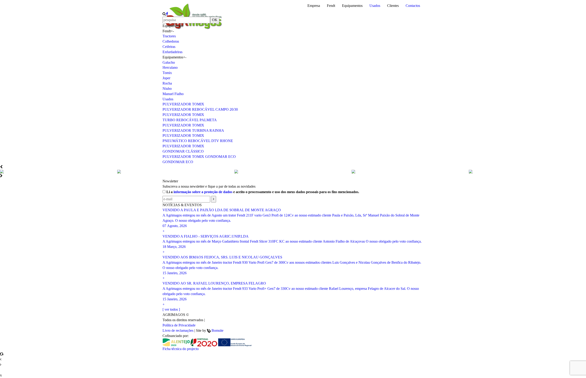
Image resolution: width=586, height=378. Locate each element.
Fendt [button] (331, 6)
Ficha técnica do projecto (181, 349)
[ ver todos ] (171, 309)
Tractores (169, 36)
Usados (374, 6)
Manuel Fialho (173, 94)
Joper (166, 78)
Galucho (169, 62)
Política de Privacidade (179, 325)
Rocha (167, 83)
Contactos (413, 6)
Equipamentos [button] (352, 6)
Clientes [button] (393, 6)
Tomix (167, 73)
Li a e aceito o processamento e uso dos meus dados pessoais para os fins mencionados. (262, 192)
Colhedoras (171, 41)
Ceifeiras (169, 47)
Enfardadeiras (172, 52)
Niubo (167, 88)
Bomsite (217, 330)
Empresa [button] (313, 6)
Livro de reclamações (178, 330)
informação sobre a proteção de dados (203, 192)
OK (214, 20)
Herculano (170, 67)
